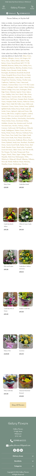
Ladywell (28, 109)
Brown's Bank (26, 75)
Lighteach (14, 111)
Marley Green (10, 121)
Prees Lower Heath (7, 138)
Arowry (17, 58)
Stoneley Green (11, 147)
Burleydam (10, 77)
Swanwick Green (7, 150)
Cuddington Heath (12, 87)
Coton (18, 82)
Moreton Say (12, 123)
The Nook (13, 152)
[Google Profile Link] (21, 450)
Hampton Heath (11, 101)
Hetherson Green (28, 101)
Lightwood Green (23, 111)
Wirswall (4, 162)
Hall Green (13, 99)
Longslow (24, 113)
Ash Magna (23, 58)
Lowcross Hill (6, 116)
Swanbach (28, 147)
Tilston (14, 154)
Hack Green (5, 99)
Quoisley (4, 140)
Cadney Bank (19, 77)
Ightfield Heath (6, 109)
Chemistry (13, 80)
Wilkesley (25, 159)
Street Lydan (20, 147)
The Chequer (6, 152)
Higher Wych (6, 104)
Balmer (18, 61)
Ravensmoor (12, 140)
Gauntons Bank (16, 97)
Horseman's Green (7, 106)
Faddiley (8, 94)
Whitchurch (5, 159)
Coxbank (4, 85)
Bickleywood (5, 68)
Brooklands (12, 73)
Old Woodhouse (21, 128)
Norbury (20, 126)
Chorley (18, 80)
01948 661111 (25, 13)
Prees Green (5, 135)
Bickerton (11, 65)
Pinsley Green (10, 133)
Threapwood (21, 152)
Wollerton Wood (18, 162)
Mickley (25, 121)
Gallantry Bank (6, 97)
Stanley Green (24, 145)
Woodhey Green (7, 164)
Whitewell (12, 159)
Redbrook (19, 140)
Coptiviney (12, 82)
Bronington (5, 73)
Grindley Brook (26, 97)
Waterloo (29, 154)
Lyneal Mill (22, 116)
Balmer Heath (25, 61)
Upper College (21, 154)
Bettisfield (4, 65)
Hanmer (19, 101)
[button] (18, 455)
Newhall (29, 123)
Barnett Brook (16, 63)
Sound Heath (15, 145)
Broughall (9, 75)
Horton (16, 106)
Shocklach (24, 142)
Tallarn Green (17, 150)
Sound (8, 145)
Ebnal (29, 89)
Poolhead (25, 133)
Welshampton (19, 157)
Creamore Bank (13, 85)
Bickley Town (27, 65)
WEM (26, 157)
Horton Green (23, 106)
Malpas (8, 118)
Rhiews (25, 140)
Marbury (14, 118)
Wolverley (27, 162)
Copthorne (5, 82)
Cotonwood (24, 82)
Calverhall (27, 77)
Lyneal (16, 116)
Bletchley (18, 68)
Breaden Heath (16, 70)
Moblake (4, 123)
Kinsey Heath (20, 109)
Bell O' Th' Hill (25, 63)
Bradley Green (6, 70)
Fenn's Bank (19, 94)
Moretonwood (21, 123)
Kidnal (13, 109)
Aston (7, 61)
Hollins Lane (21, 104)
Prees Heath (14, 135)
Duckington (23, 89)
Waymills (4, 157)
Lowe (12, 116)
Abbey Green (26, 56)
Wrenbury (25, 164)
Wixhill (10, 162)
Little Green (10, 113)
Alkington (11, 58)
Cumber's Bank (23, 87)
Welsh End (11, 157)
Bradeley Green (27, 68)
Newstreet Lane (6, 126)
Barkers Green (6, 63)
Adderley (4, 58)
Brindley (24, 70)
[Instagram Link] (18, 450)
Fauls (13, 94)
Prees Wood (18, 138)
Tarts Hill (25, 150)
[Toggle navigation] (4, 7)
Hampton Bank (22, 99)
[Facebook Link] (14, 450)
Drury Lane (15, 89)
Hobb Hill (13, 104)
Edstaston (13, 92)
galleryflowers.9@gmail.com (19, 445)
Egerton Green (21, 92)
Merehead (19, 121)
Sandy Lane (16, 142)
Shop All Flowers (18, 405)
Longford (17, 113)
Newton (14, 126)
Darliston (31, 87)
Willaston (31, 159)
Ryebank (9, 142)
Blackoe (12, 68)
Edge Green (5, 92)
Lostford (30, 113)
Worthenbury (17, 164)
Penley (4, 133)
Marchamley (22, 118)
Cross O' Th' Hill (23, 85)
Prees (30, 133)
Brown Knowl (17, 75)
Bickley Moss (18, 65)
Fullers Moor (28, 94)
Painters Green (19, 130)
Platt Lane (19, 133)
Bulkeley (4, 77)
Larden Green (6, 111)
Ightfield (31, 106)
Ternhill (30, 150)
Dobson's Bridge (7, 89)
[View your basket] (32, 7)
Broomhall (20, 73)
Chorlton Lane (26, 80)
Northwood (11, 128)
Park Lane (28, 130)
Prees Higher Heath (25, 135)
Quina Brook (26, 138)
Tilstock (9, 154)
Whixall (18, 159)
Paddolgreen (10, 130)
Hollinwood (29, 104)
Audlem (12, 61)
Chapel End (5, 80)
